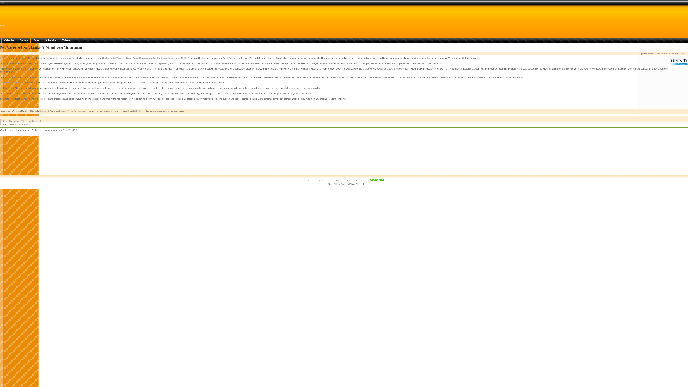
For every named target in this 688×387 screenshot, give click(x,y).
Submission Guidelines (318, 181)
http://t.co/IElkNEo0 (67, 130)
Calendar (9, 40)
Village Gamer (340, 184)
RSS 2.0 (136, 111)
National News (670, 54)
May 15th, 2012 (21, 124)
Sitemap (364, 181)
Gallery (24, 40)
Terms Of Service (337, 181)
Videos (66, 40)
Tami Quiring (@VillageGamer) (22, 121)
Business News (656, 54)
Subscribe (50, 40)
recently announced (12, 83)
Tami (682, 54)
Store (36, 40)
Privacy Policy (353, 181)
